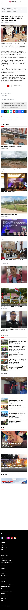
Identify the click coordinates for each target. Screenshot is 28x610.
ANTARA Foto (4, 596)
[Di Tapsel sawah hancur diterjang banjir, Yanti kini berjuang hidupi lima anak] (14, 204)
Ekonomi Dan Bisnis (6, 560)
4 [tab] (16, 449)
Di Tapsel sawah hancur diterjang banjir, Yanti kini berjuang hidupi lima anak (13, 213)
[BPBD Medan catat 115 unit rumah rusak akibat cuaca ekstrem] (14, 385)
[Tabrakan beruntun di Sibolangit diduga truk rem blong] (4, 422)
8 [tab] (19, 472)
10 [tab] (23, 472)
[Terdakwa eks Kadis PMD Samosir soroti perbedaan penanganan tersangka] (14, 274)
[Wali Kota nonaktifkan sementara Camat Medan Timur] (4, 407)
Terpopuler (4, 335)
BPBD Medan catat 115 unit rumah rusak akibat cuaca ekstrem (14, 394)
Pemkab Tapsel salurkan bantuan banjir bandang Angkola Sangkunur (12, 10)
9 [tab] (21, 472)
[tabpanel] (14, 439)
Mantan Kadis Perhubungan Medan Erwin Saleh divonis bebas (16, 354)
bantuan (9, 119)
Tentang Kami (4, 588)
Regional (3, 558)
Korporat (3, 598)
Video (2, 451)
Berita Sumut (11, 8)
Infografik (4, 474)
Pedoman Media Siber (6, 591)
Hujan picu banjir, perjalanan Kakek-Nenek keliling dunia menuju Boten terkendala (12, 145)
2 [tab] (12, 449)
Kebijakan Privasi (5, 586)
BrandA (3, 593)
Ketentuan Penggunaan (7, 584)
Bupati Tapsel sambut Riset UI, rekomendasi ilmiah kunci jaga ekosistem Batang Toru (13, 236)
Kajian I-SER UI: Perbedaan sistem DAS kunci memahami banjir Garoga (13, 191)
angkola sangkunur (19, 117)
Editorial (3, 568)
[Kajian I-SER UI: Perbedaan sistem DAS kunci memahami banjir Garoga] (14, 182)
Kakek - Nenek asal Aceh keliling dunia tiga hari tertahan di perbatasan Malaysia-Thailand (17, 348)
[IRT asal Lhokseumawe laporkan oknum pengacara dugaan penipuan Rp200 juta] (4, 368)
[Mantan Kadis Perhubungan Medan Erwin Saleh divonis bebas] (4, 355)
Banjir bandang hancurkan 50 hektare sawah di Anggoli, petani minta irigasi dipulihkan (14, 168)
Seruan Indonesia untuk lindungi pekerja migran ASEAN (13, 521)
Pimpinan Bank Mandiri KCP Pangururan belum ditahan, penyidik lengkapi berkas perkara (14, 305)
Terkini (3, 542)
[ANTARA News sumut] (15, 1)
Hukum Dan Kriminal (6, 562)
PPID (2, 600)
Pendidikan (4, 575)
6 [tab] (15, 472)
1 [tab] (10, 449)
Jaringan (3, 581)
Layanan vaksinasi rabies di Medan (11, 444)
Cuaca (2, 573)
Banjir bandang (8, 117)
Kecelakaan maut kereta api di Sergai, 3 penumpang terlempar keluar (17, 341)
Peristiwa (3, 571)
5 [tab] (18, 449)
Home (5, 8)
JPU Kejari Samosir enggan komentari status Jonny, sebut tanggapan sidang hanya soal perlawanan (13, 329)
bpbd (14, 119)
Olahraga (3, 565)
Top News (4, 373)
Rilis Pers (3, 578)
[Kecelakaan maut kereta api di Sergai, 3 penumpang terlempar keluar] (4, 341)
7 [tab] (17, 472)
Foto (2, 427)
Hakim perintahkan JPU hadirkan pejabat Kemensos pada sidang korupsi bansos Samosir (12, 260)
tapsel (3, 119)
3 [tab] (14, 449)
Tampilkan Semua (16, 85)
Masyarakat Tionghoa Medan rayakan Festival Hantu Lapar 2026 (12, 467)
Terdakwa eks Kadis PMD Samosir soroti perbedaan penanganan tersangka (12, 283)
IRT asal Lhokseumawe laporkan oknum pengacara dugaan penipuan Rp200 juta (17, 367)
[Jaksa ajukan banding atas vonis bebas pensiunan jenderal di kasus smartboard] (4, 361)
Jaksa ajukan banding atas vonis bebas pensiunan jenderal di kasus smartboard (17, 361)
